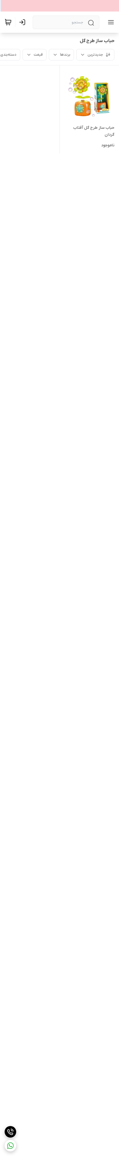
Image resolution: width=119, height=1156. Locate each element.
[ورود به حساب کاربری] (23, 22)
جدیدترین (95, 54)
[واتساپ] (10, 1145)
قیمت (38, 54)
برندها (65, 54)
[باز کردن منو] (109, 22)
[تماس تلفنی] (10, 1132)
